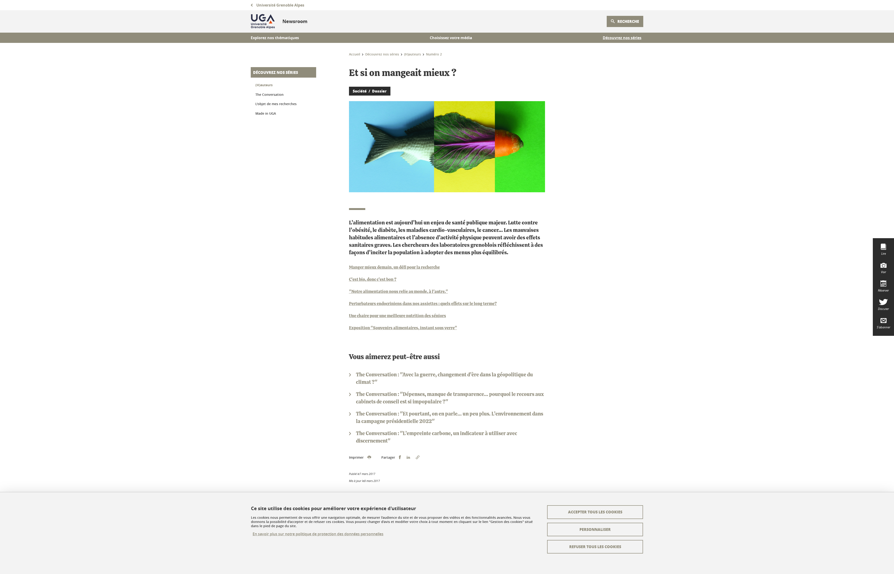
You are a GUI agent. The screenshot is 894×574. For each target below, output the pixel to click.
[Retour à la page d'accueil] (263, 21)
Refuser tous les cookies (595, 546)
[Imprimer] (369, 457)
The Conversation (269, 94)
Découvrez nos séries (275, 72)
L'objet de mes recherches (276, 104)
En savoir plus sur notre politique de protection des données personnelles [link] (318, 534)
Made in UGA (265, 113)
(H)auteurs (264, 85)
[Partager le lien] (417, 457)
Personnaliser (595, 529)
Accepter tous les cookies (595, 512)
